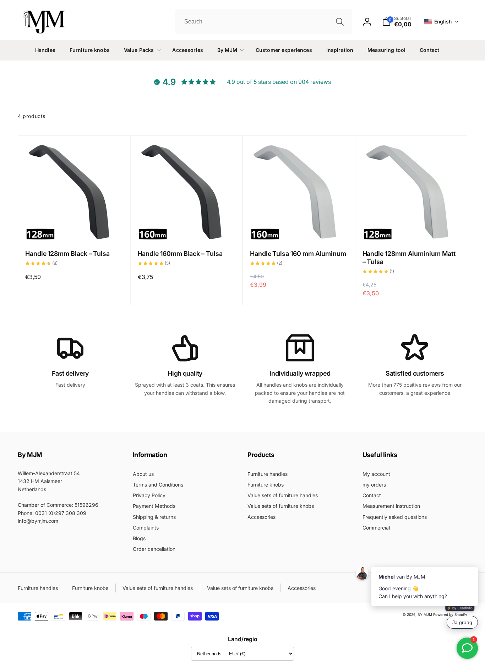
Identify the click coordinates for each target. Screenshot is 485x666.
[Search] (340, 22)
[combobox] (263, 21)
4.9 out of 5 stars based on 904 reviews (279, 81)
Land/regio (242, 639)
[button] (441, 21)
